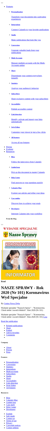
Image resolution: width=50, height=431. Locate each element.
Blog (8, 398)
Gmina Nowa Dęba (12, 303)
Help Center (11, 407)
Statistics (9, 367)
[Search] (2, 224)
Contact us (10, 418)
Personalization (12, 362)
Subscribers (11, 374)
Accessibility (11, 381)
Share (8, 378)
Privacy (9, 423)
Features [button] (9, 6)
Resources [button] (10, 151)
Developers (10, 409)
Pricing (9, 147)
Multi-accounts (12, 371)
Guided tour (11, 402)
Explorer (9, 149)
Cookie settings (12, 428)
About (8, 347)
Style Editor (11, 385)
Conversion (11, 364)
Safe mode (10, 416)
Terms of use (11, 421)
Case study (10, 405)
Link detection (12, 383)
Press (8, 352)
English (9, 414)
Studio (8, 376)
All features (11, 388)
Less (45, 317)
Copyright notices (13, 425)
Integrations (11, 369)
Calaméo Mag (12, 400)
